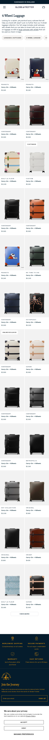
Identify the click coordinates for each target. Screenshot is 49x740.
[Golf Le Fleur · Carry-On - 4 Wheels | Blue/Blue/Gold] (12, 585)
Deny (24, 728)
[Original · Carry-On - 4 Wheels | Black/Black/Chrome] (12, 538)
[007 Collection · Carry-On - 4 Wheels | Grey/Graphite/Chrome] (12, 491)
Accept (23, 722)
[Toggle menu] (4, 7)
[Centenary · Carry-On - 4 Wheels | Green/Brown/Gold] (12, 115)
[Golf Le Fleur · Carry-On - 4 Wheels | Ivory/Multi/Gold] (12, 162)
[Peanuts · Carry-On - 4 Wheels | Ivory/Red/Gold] (12, 68)
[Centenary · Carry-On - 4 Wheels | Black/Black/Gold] (12, 209)
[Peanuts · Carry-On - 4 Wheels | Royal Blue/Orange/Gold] (12, 256)
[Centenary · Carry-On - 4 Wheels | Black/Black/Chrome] (12, 444)
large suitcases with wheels (29, 30)
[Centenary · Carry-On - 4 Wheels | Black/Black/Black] (12, 397)
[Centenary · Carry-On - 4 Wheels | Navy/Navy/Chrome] (12, 303)
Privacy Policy (31, 716)
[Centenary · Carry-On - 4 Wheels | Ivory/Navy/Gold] (12, 350)
